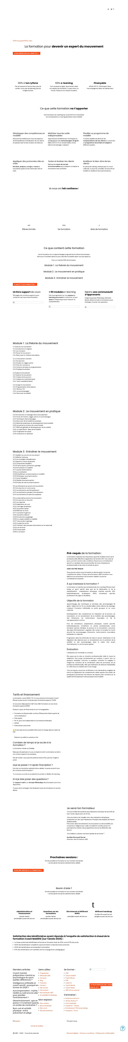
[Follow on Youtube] (94, 12)
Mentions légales (72, 1033)
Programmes (44, 973)
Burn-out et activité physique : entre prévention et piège (22, 1010)
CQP (66, 973)
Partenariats (44, 990)
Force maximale (70, 1003)
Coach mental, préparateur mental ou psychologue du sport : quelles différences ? (24, 976)
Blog (41, 980)
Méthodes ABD (45, 976)
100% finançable (18, 41)
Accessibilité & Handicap (48, 995)
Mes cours (43, 1008)
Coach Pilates (70, 988)
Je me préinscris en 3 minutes (25, 53)
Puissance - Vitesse (72, 1006)
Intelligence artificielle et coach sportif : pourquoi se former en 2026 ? (25, 985)
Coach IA (68, 983)
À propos (43, 978)
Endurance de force (72, 998)
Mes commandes (46, 1006)
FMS (66, 980)
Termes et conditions (87, 1033)
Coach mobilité (70, 976)
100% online (28, 41)
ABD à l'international (72, 990)
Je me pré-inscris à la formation (27, 870)
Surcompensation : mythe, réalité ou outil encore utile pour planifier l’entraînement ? (25, 994)
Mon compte (44, 1003)
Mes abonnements (46, 1011)
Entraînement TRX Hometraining (76, 1008)
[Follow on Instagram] (98, 12)
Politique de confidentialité (105, 1033)
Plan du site (44, 988)
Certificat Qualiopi (37, 1026)
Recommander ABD (46, 993)
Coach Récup (70, 978)
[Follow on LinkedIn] (102, 12)
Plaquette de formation (24, 284)
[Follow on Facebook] (91, 12)
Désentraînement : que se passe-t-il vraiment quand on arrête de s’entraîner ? (25, 1002)
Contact (43, 985)
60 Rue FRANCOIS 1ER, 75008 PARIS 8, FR (101, 986)
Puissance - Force (71, 1011)
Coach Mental (70, 985)
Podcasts (43, 983)
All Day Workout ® (71, 1001)
